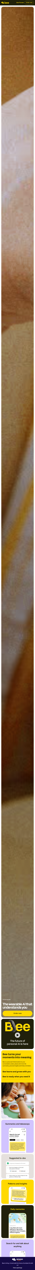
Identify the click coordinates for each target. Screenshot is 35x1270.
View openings (17, 1268)
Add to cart (29, 2)
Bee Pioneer (20, 2)
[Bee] (5, 3)
